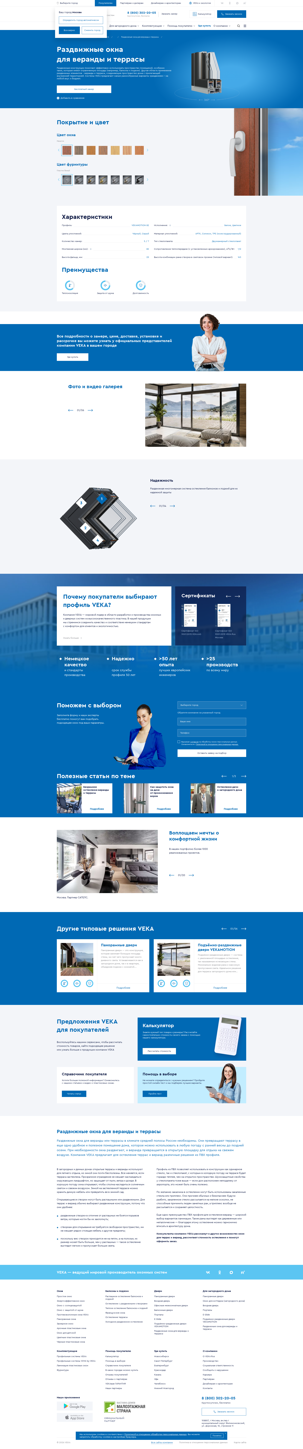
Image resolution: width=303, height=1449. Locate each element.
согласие (194, 742)
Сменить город (92, 30)
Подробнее (97, 809)
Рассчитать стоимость (159, 1051)
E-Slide (157, 1319)
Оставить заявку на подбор (211, 753)
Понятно (217, 1436)
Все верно (69, 30)
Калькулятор (204, 14)
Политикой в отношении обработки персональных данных (155, 1434)
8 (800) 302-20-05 (141, 12)
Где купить (72, 357)
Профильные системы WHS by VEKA (76, 1361)
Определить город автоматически (81, 20)
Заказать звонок (233, 14)
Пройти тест (155, 1094)
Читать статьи (74, 1094)
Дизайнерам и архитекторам (166, 3)
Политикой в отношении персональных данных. (217, 744)
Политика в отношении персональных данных (203, 1442)
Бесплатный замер (84, 89)
